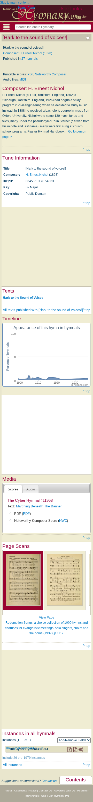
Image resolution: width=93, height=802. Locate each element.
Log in (64, 17)
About (8, 790)
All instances (12, 765)
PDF (30, 74)
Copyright (20, 790)
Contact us (49, 781)
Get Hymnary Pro (59, 795)
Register (81, 17)
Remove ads (12, 9)
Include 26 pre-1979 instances (23, 758)
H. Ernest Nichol (37, 175)
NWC (63, 521)
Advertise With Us (64, 790)
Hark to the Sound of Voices (23, 297)
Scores (13, 489)
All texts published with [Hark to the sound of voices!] (43, 310)
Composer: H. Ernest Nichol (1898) (27, 53)
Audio (30, 489)
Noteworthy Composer (50, 74)
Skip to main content (14, 2)
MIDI (22, 79)
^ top (86, 149)
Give (44, 795)
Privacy (32, 790)
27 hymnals (29, 58)
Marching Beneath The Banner (38, 506)
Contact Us (45, 790)
